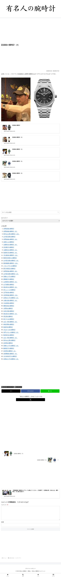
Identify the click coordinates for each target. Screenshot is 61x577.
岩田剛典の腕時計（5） (10, 353)
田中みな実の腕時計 (9, 340)
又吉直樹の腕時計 (8, 303)
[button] (58, 212)
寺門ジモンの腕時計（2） (11, 332)
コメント (4, 504)
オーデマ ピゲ (19, 386)
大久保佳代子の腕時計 (10, 356)
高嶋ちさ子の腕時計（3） (11, 345)
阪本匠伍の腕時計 (8, 335)
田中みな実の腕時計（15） (11, 234)
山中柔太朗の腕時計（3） (11, 260)
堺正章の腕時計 (8, 316)
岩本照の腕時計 (8, 343)
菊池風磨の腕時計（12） (10, 263)
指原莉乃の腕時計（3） (10, 252)
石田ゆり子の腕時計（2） (11, 298)
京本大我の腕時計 (8, 311)
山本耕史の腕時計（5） (10, 282)
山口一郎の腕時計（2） (10, 337)
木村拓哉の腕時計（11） (10, 295)
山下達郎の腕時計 (8, 284)
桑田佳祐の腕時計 (8, 306)
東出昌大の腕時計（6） (10, 287)
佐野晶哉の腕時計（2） (10, 231)
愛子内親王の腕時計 (9, 268)
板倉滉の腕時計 (8, 327)
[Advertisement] (30, 31)
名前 (2, 522)
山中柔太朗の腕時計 (9, 236)
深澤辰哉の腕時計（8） (10, 271)
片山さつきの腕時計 (9, 329)
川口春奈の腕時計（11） (10, 255)
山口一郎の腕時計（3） (10, 321)
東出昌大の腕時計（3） (10, 314)
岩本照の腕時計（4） (9, 351)
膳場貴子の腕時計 (8, 279)
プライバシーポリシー (30, 568)
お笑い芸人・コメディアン (8, 386)
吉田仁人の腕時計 (8, 242)
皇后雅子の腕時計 (8, 247)
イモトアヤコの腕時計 (10, 266)
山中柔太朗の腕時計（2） (11, 274)
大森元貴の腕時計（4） (10, 300)
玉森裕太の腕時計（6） (10, 244)
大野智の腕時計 (8, 308)
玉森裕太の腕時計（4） (10, 250)
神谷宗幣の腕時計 (8, 324)
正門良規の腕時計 (8, 292)
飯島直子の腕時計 (8, 348)
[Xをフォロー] (30, 399)
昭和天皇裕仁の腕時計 (10, 258)
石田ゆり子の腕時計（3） (11, 359)
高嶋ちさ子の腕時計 (9, 276)
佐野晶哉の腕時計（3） (10, 239)
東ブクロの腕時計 (8, 319)
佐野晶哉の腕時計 (8, 228)
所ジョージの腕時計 (9, 290)
